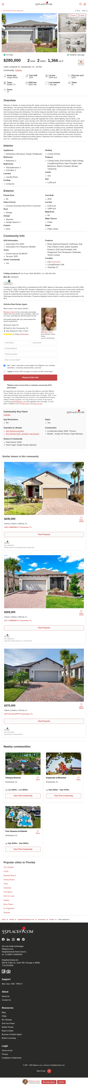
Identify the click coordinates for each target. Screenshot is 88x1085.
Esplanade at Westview (56, 778)
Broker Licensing (9, 1038)
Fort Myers (8, 892)
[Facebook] (3, 939)
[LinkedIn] (8, 939)
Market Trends (7, 1027)
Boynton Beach (10, 875)
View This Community (23, 796)
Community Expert (34, 1083)
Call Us (61, 1082)
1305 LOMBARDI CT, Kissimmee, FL (18, 527)
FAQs (4, 1016)
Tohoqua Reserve (13, 778)
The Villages (9, 867)
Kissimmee (56, 262)
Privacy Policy (25, 404)
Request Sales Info (30, 377)
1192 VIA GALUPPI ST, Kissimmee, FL (18, 714)
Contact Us (6, 1000)
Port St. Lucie (9, 896)
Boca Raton (8, 904)
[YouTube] (18, 939)
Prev (78, 11)
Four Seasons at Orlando (16, 831)
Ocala (6, 871)
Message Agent (49, 1082)
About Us (5, 996)
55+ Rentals (7, 1020)
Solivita (18, 70)
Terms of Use (37, 404)
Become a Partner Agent (12, 1034)
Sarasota (7, 888)
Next (83, 11)
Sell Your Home (8, 1023)
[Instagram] (13, 939)
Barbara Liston (9, 312)
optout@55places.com (18, 401)
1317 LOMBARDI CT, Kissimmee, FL (18, 620)
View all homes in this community (13, 11)
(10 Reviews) (24, 334)
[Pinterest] (23, 939)
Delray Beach (9, 880)
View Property (44, 534)
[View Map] (81, 62)
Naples (6, 900)
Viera (6, 884)
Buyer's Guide (7, 1031)
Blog (4, 1012)
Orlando (7, 913)
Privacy (5, 1054)
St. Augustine (9, 908)
